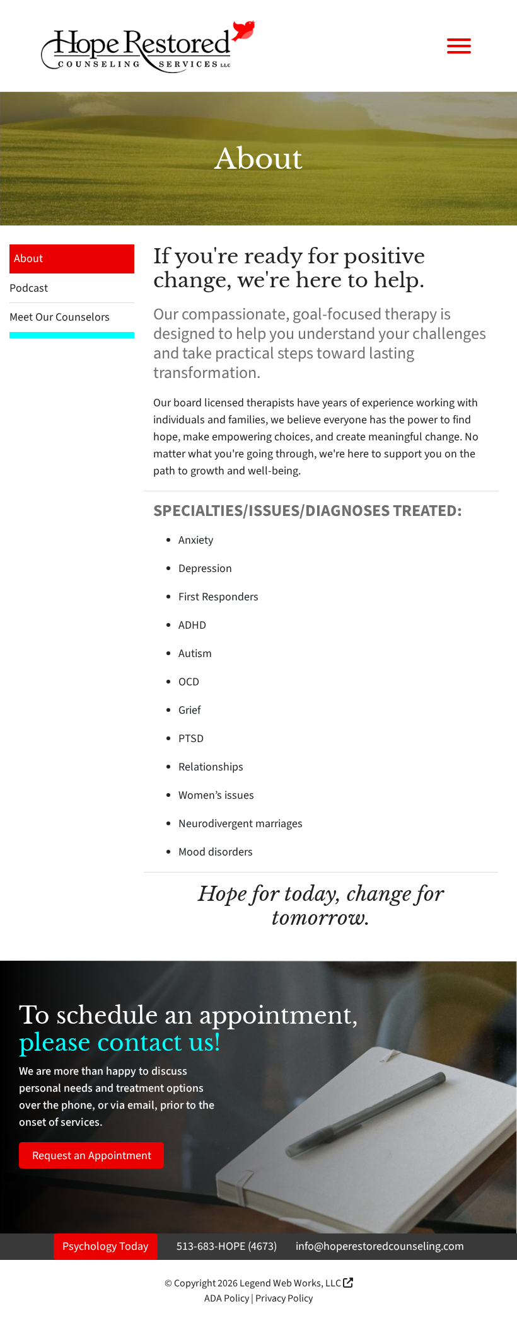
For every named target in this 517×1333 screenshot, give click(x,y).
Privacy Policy (284, 1298)
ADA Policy (226, 1298)
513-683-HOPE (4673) (227, 1246)
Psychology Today (105, 1246)
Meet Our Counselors (59, 317)
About (28, 258)
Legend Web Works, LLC (291, 1283)
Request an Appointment (91, 1156)
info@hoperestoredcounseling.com (380, 1246)
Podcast (28, 288)
